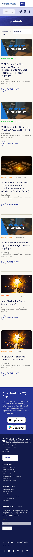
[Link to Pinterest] (18, 550)
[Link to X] (13, 550)
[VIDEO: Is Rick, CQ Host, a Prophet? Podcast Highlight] (16, 110)
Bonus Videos (6, 500)
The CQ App (5, 449)
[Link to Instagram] (22, 550)
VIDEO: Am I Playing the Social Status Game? (14, 358)
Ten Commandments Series (10, 471)
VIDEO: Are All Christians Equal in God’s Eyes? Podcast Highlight (16, 245)
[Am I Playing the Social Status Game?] (16, 285)
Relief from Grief (7, 478)
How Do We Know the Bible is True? (12, 476)
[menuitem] (28, 3)
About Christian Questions (10, 445)
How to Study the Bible (8, 469)
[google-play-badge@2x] (16, 427)
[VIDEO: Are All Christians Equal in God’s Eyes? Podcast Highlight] (16, 226)
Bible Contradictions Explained (11, 474)
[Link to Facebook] (4, 550)
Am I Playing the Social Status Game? (13, 302)
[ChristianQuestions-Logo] (9, 3)
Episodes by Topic (7, 491)
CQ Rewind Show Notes (9, 447)
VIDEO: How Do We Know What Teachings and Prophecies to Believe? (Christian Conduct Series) (15, 187)
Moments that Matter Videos (10, 496)
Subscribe (7, 528)
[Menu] (28, 3)
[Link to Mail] (27, 550)
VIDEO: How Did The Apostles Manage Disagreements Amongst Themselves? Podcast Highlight (14, 70)
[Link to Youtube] (9, 550)
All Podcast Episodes (8, 489)
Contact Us (5, 451)
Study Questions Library (9, 467)
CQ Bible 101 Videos (8, 498)
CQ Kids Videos (6, 494)
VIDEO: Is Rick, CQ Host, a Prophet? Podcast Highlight (15, 128)
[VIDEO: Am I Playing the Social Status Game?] (16, 340)
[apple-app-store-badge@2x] (16, 420)
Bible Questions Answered (9, 480)
